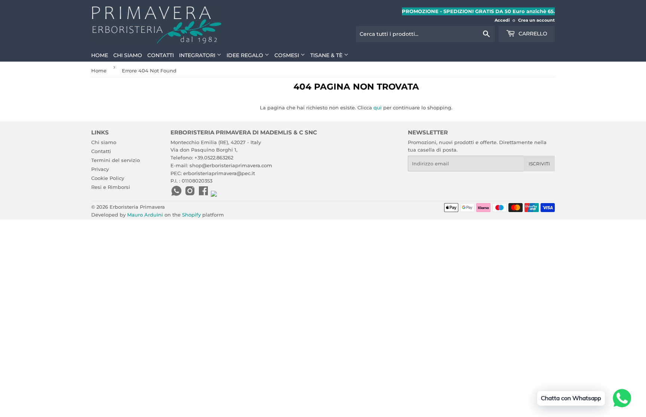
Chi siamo (127, 55)
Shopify (191, 215)
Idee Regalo (246, 55)
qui (377, 108)
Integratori (198, 55)
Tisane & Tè (327, 55)
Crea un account (536, 20)
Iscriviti (539, 164)
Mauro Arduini (145, 215)
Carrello (532, 33)
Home (99, 55)
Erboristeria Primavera (137, 207)
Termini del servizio (115, 160)
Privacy (100, 169)
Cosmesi (287, 55)
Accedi (502, 20)
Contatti (160, 55)
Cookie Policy (107, 178)
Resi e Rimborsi (110, 187)
